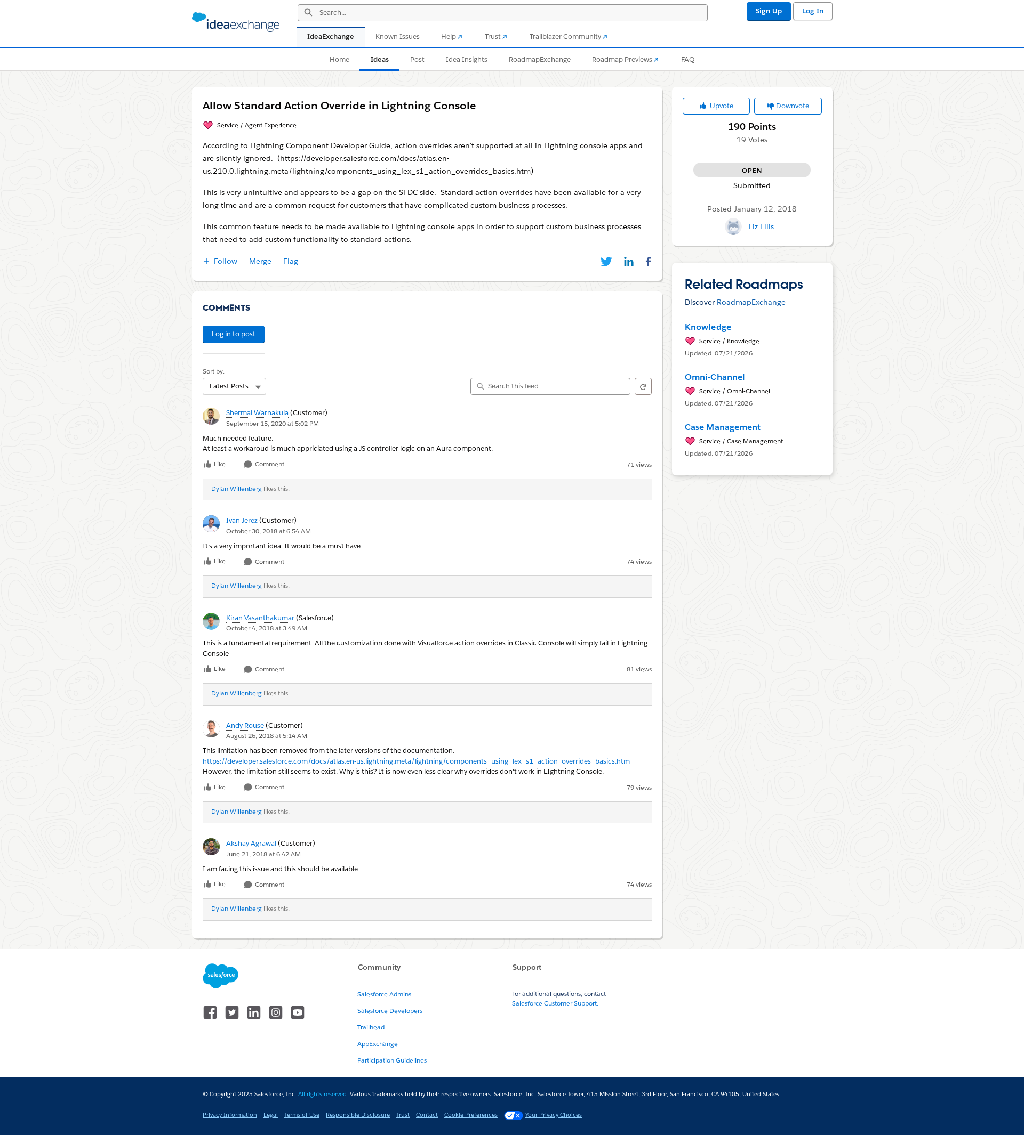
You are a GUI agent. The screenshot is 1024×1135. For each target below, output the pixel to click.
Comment (268, 464)
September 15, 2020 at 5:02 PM (272, 423)
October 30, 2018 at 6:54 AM (268, 531)
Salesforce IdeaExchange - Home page (235, 22)
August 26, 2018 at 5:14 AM (266, 735)
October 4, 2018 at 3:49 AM (266, 628)
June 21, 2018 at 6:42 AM (263, 853)
